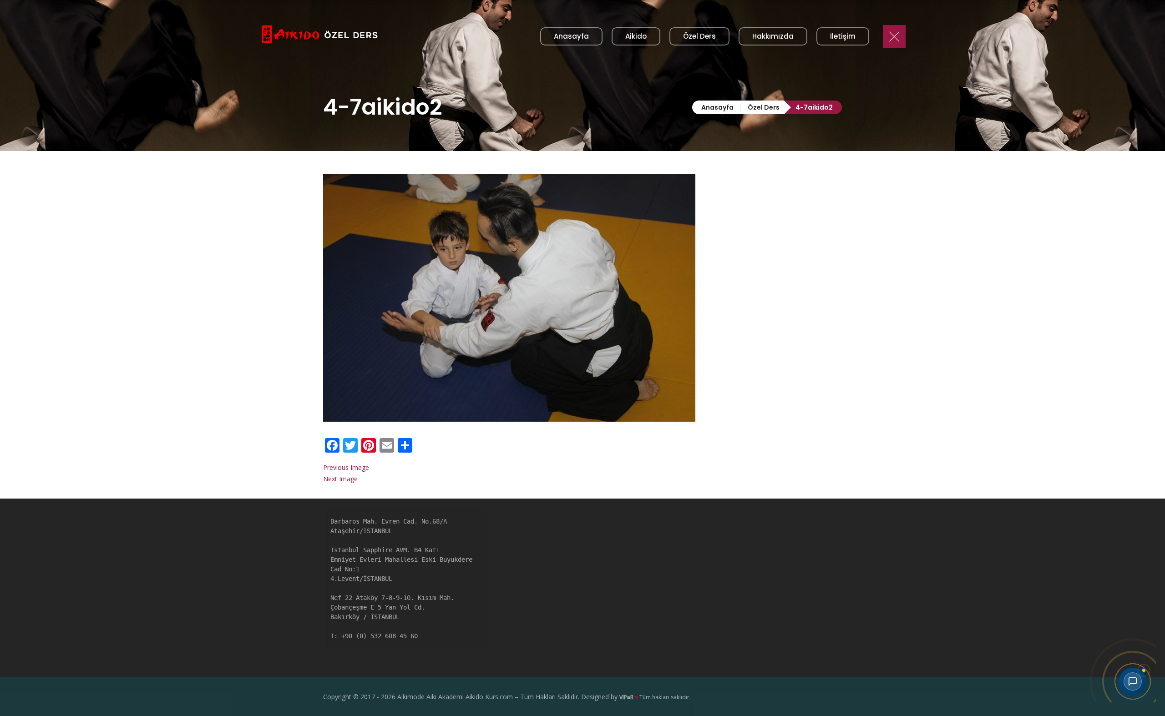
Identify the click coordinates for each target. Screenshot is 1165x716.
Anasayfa (717, 107)
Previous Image (346, 467)
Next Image (340, 478)
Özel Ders (764, 107)
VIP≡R (626, 697)
